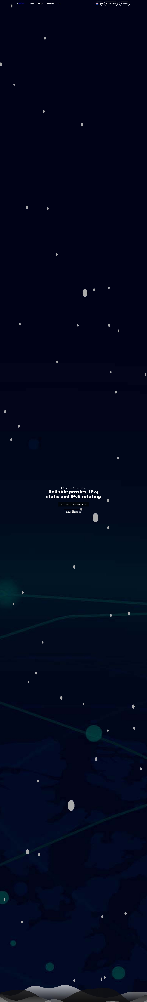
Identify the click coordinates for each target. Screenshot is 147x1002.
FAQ (59, 4)
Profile (125, 4)
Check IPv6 (50, 4)
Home (31, 4)
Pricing (40, 4)
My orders (112, 4)
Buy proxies (72, 512)
